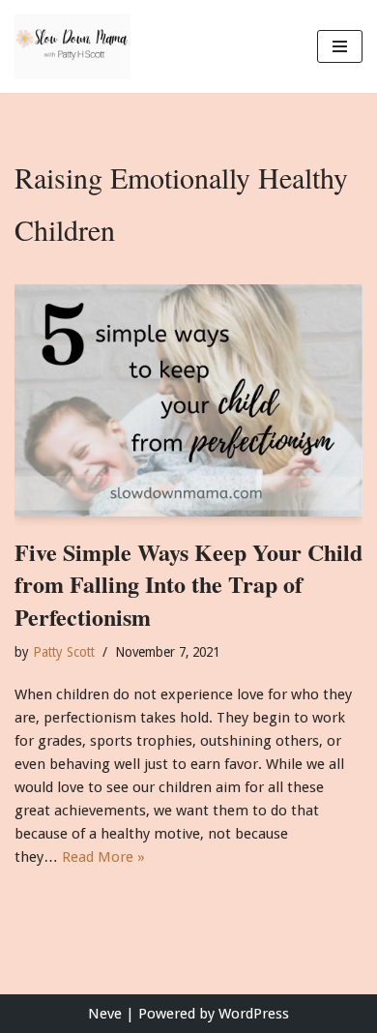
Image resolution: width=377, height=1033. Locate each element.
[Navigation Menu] (339, 46)
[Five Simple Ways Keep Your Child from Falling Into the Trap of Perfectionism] (188, 400)
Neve (105, 1013)
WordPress (253, 1013)
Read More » (103, 857)
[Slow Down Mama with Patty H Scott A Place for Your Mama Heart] (72, 46)
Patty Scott (64, 652)
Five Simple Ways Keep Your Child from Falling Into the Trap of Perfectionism (188, 584)
